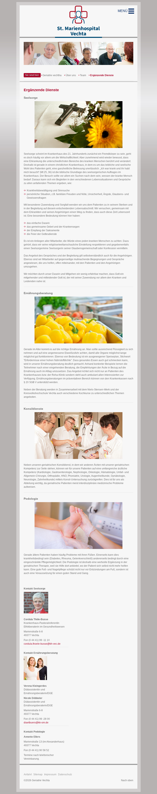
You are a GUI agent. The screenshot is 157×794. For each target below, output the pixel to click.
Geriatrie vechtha (52, 75)
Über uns (71, 75)
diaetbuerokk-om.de (36, 722)
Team (83, 75)
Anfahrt (28, 774)
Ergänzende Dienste (102, 75)
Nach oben (127, 780)
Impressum (50, 774)
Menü (123, 11)
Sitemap (38, 774)
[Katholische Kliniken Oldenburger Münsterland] (78, 21)
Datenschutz (65, 774)
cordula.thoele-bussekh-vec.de (42, 643)
